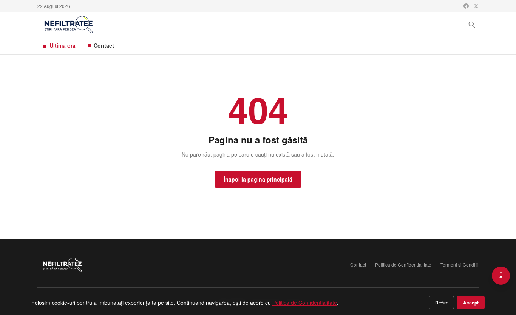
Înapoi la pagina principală (258, 179)
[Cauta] (472, 24)
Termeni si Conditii (459, 265)
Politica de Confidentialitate (403, 265)
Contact (104, 45)
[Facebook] (466, 6)
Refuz (441, 302)
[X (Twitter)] (476, 6)
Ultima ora (62, 45)
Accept (471, 302)
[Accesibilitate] (501, 276)
